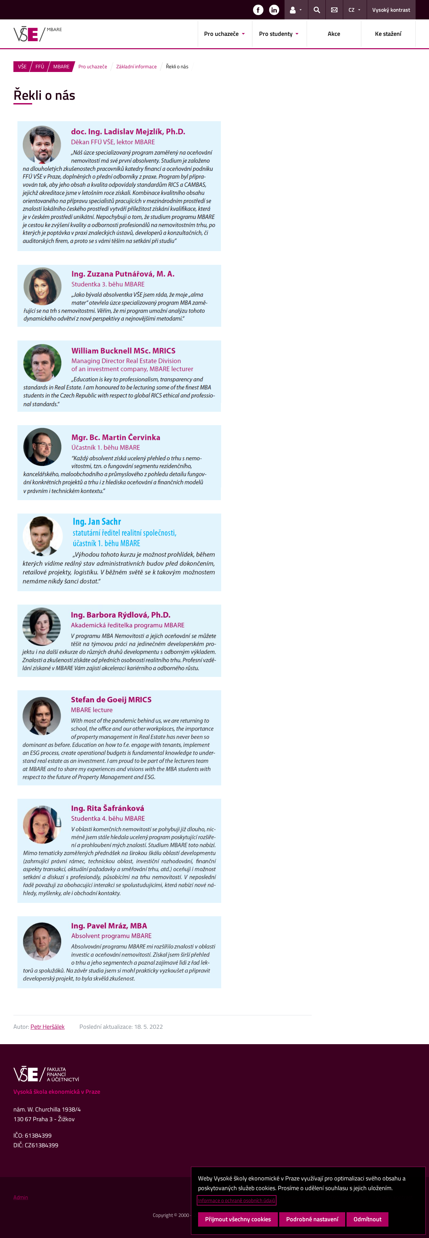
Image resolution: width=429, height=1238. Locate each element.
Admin (20, 1197)
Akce (334, 33)
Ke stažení (388, 33)
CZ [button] (352, 10)
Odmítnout (367, 1219)
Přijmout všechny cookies (238, 1219)
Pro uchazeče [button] (221, 33)
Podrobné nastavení (312, 1219)
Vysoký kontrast (391, 10)
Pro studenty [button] (276, 33)
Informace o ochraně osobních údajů (236, 1200)
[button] (258, 10)
